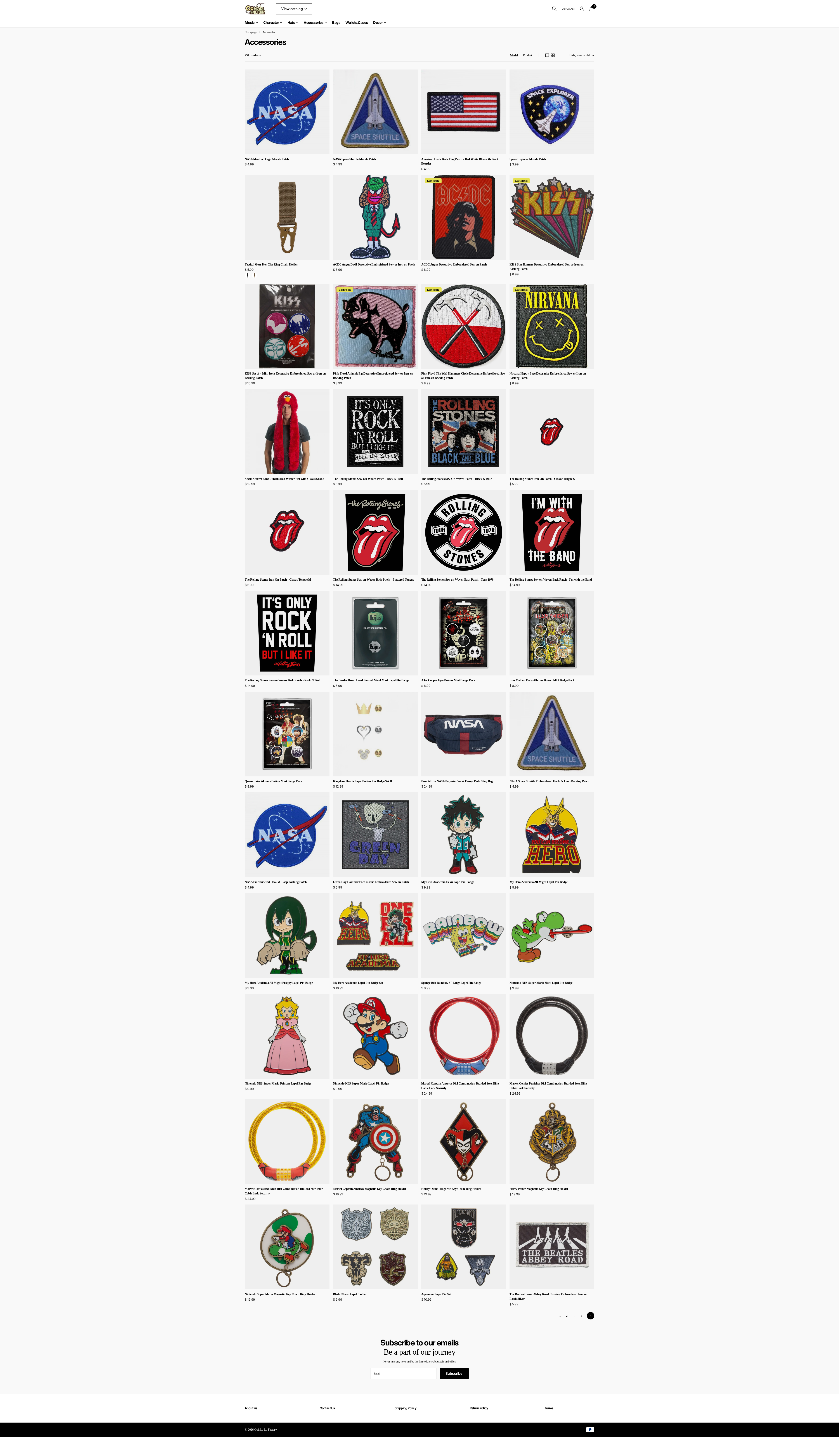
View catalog (292, 9)
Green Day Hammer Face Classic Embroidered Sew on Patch (371, 882)
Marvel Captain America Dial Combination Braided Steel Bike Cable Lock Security (460, 1086)
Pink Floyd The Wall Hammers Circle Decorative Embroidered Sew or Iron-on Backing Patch (463, 376)
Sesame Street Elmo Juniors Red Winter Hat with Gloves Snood (284, 479)
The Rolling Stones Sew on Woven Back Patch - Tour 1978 (457, 579)
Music (250, 22)
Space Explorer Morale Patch (528, 159)
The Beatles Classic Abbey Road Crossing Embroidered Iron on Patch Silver (548, 1296)
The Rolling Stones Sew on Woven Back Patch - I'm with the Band (551, 579)
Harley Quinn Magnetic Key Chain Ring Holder (451, 1189)
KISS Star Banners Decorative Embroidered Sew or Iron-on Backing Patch (547, 267)
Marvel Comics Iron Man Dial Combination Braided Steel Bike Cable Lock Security (284, 1191)
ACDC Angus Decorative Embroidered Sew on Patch (454, 264)
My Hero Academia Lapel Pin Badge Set (358, 982)
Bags (336, 22)
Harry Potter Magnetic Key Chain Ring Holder (539, 1189)
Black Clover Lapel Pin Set (349, 1294)
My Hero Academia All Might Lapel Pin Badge (538, 882)
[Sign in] (582, 9)
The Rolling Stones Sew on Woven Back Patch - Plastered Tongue (373, 579)
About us (251, 1408)
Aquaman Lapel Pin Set (436, 1294)
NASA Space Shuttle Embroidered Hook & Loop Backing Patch (549, 781)
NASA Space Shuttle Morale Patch (354, 159)
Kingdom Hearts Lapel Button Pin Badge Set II (362, 781)
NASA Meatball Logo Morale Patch (267, 159)
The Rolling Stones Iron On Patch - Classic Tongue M (278, 579)
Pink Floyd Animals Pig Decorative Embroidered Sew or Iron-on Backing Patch (373, 376)
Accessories (313, 22)
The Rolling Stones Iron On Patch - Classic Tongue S (542, 479)
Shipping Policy (405, 1408)
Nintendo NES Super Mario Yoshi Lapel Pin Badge (541, 982)
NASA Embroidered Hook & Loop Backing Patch (276, 882)
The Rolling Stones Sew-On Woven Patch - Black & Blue (456, 479)
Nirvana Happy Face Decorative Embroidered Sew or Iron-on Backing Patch (548, 376)
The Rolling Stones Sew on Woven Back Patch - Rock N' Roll (282, 680)
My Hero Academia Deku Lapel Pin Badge (447, 882)
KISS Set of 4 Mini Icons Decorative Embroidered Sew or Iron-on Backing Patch (285, 376)
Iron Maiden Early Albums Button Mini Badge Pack (542, 680)
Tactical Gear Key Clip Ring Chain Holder (271, 264)
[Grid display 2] (553, 55)
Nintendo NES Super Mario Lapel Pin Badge (361, 1083)
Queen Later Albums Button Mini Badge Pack (273, 781)
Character (271, 22)
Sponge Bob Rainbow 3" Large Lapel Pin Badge (451, 982)
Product (527, 55)
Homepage (251, 32)
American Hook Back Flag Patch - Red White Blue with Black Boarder (460, 161)
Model (514, 55)
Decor (378, 22)
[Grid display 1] (547, 55)
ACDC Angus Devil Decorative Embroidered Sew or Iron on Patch (374, 264)
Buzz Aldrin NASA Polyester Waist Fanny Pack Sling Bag (457, 781)
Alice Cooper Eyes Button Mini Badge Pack (448, 680)
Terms (549, 1408)
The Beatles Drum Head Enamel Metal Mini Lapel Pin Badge (371, 680)
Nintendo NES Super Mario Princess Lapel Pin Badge (278, 1083)
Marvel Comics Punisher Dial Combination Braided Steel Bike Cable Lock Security (548, 1086)
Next (590, 1315)
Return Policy (479, 1408)
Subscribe (454, 1373)
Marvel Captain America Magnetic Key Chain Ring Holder (369, 1189)
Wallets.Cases (356, 22)
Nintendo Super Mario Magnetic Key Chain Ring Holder (280, 1294)
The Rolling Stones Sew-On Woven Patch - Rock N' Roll (368, 479)
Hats (291, 22)
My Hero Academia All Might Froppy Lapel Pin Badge (279, 982)
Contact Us (327, 1408)
